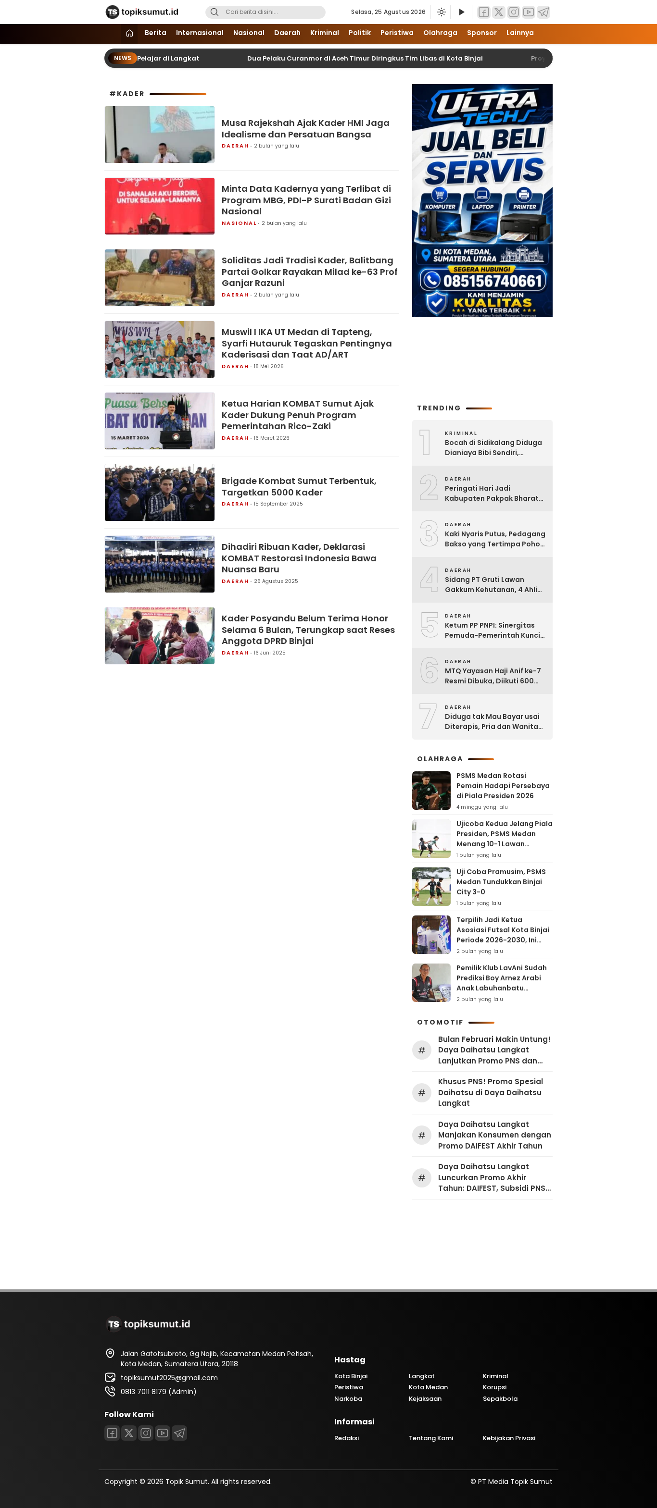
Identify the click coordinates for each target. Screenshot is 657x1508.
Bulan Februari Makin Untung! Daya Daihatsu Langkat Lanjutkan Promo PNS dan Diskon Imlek (494, 1050)
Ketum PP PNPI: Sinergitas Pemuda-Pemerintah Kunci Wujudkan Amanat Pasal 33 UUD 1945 (493, 630)
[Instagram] (513, 12)
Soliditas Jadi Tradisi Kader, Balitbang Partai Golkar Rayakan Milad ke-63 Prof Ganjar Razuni (310, 271)
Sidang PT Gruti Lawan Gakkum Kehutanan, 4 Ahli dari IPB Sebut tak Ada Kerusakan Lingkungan (491, 585)
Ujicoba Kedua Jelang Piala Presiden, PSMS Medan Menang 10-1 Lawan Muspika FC (504, 839)
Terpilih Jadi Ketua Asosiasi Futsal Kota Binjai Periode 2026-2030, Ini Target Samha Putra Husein (502, 940)
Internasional (200, 32)
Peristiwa (397, 32)
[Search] (214, 12)
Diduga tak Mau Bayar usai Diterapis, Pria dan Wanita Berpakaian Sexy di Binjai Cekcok (492, 722)
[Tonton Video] (461, 12)
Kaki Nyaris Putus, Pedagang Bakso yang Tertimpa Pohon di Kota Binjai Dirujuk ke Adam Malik (495, 539)
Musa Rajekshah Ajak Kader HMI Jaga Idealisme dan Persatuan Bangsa (306, 128)
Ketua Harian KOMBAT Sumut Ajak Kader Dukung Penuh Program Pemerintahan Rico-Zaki (298, 415)
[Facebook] (484, 12)
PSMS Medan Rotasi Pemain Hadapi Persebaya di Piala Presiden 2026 (503, 786)
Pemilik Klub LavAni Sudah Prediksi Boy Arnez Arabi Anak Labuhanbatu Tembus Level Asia (501, 983)
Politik (360, 32)
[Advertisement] (482, 359)
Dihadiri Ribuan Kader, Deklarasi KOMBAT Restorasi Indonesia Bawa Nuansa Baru (299, 558)
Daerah (287, 32)
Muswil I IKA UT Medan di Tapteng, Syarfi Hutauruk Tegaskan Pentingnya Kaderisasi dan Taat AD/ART (307, 343)
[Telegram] (543, 12)
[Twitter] (498, 12)
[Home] (129, 34)
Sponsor (482, 32)
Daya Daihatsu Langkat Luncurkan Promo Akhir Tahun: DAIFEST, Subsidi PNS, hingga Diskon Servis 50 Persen (492, 1178)
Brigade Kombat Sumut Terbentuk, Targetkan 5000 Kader (299, 486)
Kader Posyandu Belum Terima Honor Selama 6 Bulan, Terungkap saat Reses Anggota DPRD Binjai (308, 629)
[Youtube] (528, 12)
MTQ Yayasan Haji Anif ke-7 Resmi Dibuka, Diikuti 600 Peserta (493, 676)
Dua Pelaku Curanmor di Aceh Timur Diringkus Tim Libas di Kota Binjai (345, 58)
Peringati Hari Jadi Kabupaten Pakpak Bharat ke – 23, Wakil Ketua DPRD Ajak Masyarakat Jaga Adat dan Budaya (494, 493)
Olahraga (440, 32)
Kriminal (324, 32)
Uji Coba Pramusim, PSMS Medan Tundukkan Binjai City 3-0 (501, 882)
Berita (155, 32)
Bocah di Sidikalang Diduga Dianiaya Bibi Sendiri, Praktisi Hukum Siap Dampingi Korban (493, 448)
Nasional (249, 32)
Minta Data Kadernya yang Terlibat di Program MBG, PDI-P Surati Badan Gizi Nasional (306, 200)
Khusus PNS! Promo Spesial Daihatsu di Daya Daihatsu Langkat (490, 1092)
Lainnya (520, 32)
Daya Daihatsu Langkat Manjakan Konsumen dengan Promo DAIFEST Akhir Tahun (494, 1135)
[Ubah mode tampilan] (440, 12)
